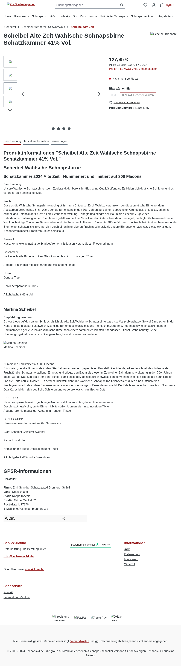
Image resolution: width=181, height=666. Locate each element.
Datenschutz (132, 554)
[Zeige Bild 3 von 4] (63, 128)
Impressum (131, 559)
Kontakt (8, 592)
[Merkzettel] (145, 4)
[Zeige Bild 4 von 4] (69, 128)
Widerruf (129, 564)
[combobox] (86, 5)
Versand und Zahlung (17, 597)
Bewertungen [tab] (59, 141)
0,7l (114, 96)
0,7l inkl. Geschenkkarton (139, 96)
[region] (53, 94)
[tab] (12, 141)
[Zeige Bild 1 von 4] (53, 128)
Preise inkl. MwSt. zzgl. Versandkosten (133, 68)
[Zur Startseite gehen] (21, 4)
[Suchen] (121, 5)
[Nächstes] (99, 94)
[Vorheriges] (23, 94)
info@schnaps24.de (19, 556)
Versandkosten (79, 641)
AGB (127, 549)
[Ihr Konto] (154, 4)
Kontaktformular (34, 569)
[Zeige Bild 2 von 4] (58, 128)
